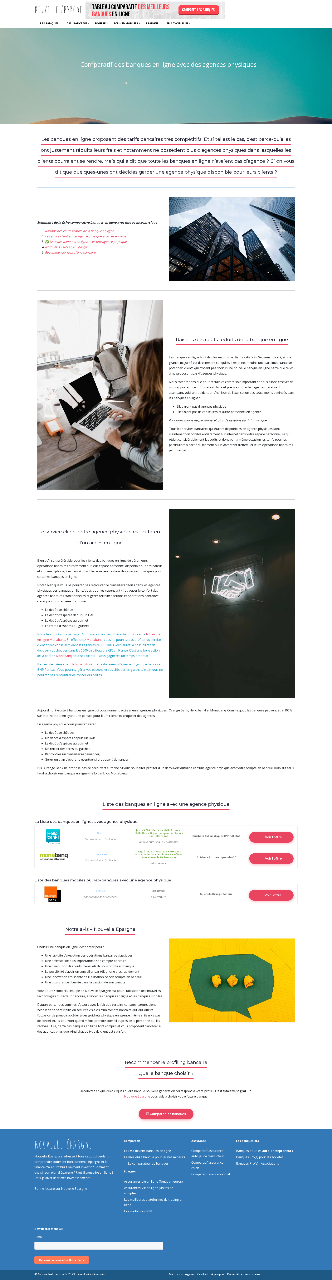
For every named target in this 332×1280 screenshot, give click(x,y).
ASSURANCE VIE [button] (76, 23)
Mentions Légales (182, 1274)
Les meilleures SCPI (138, 1211)
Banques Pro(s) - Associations (257, 1163)
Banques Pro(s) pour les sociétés (259, 1157)
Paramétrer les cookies (243, 1274)
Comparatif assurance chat (210, 1174)
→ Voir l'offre (271, 837)
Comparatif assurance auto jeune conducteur (207, 1153)
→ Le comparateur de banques (146, 1163)
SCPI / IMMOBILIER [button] (126, 23)
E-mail (38, 1237)
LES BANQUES (49, 23)
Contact (202, 1274)
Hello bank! (79, 664)
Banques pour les (264, 1151)
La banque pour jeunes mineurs (154, 1157)
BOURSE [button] (100, 23)
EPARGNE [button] (152, 23)
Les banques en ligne (147, 1151)
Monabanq (94, 640)
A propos (217, 1274)
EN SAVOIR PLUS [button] (177, 23)
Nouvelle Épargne (137, 1096)
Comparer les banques (167, 1114)
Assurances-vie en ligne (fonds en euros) (153, 1181)
